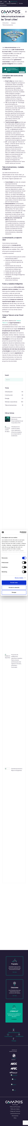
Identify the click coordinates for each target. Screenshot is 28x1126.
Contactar (14, 1019)
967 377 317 (14, 1)
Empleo (2, 3)
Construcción (9, 395)
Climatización (9, 392)
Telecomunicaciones (7, 25)
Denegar (14, 592)
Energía (7, 398)
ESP (1, 1)
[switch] (24, 562)
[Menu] (26, 11)
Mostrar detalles (19, 578)
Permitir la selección (14, 587)
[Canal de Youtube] (12, 1121)
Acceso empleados (11, 3)
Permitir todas (14, 582)
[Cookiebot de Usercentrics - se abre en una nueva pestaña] (20, 532)
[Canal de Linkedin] (8, 1121)
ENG (5, 1)
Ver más (15, 972)
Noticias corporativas (11, 402)
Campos (13, 23)
